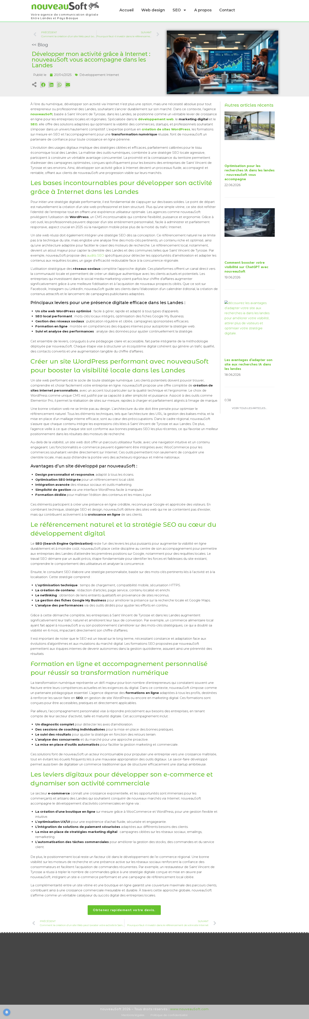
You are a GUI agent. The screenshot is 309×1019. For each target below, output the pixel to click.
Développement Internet (99, 75)
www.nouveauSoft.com (189, 1009)
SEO (177, 10)
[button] (43, 85)
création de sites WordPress (166, 129)
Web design (153, 10)
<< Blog (40, 44)
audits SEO (96, 255)
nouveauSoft (41, 114)
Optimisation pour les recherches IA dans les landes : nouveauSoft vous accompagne (249, 172)
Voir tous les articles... (249, 408)
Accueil (126, 10)
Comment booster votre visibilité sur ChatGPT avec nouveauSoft (246, 267)
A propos (203, 10)
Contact (227, 10)
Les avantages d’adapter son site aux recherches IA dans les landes (248, 364)
